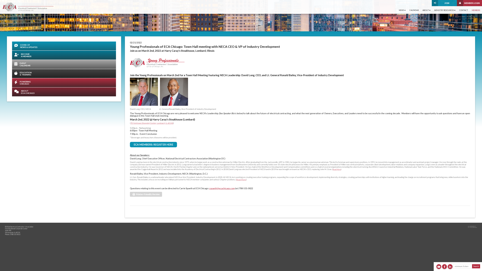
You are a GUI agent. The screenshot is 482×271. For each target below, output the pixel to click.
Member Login (472, 3)
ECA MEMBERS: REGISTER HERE (153, 144)
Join (446, 3)
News (401, 10)
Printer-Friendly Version (148, 194)
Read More (337, 169)
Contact (463, 10)
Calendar (414, 10)
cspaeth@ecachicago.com (222, 188)
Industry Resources (444, 10)
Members (476, 10)
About (426, 10)
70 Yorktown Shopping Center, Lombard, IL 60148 (152, 123)
